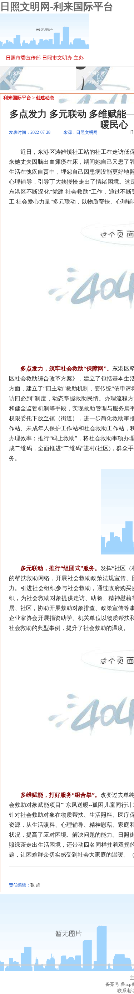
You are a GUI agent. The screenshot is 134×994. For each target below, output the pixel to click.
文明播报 (49, 73)
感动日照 (120, 82)
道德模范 (57, 82)
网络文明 (96, 82)
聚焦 (14, 82)
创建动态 (45, 97)
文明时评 (120, 73)
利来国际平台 (21, 73)
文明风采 (33, 82)
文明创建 (96, 73)
